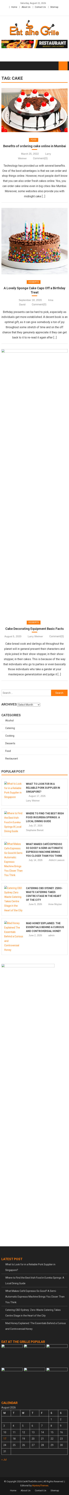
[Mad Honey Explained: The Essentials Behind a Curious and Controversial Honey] (14, 936)
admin (51, 935)
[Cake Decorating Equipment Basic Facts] (34, 482)
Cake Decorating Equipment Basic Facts (34, 629)
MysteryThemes (40, 1485)
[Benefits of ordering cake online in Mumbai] (34, 110)
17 (4, 1438)
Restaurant (11, 758)
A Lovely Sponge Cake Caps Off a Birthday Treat (34, 290)
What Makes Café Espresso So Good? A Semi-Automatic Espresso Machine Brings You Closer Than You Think (35, 1297)
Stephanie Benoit (35, 830)
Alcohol (9, 720)
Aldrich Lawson (56, 860)
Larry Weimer (35, 636)
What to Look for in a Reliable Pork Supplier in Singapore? (43, 787)
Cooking (9, 735)
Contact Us (40, 7)
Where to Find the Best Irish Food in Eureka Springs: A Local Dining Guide (45, 817)
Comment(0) (40, 158)
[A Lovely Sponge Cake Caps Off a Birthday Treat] (34, 241)
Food (33, 140)
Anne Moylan (55, 904)
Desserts (33, 282)
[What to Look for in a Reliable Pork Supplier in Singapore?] (14, 790)
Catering (10, 728)
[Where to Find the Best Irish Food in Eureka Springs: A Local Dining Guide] (14, 822)
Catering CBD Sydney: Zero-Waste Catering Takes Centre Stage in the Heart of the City (33, 1313)
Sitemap (54, 7)
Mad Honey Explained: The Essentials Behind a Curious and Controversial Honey (45, 927)
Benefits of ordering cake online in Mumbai (34, 146)
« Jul (4, 1459)
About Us (26, 7)
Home (14, 7)
